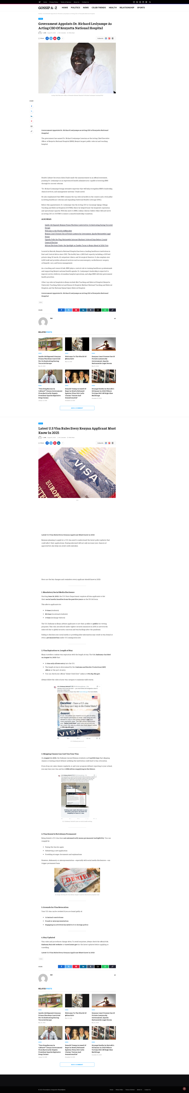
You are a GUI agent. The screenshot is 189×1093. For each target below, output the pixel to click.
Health (113, 7)
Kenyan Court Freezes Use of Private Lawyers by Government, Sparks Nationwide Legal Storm (103, 359)
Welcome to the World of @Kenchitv (58, 231)
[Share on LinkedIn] (58, 38)
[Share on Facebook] (47, 38)
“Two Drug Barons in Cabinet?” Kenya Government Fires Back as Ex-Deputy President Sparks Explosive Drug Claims (50, 393)
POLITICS (75, 7)
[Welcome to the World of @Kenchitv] (77, 344)
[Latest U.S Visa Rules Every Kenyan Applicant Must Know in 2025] (77, 472)
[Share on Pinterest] (55, 38)
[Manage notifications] (184, 1088)
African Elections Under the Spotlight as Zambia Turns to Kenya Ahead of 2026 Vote (76, 245)
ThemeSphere (61, 1089)
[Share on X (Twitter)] (51, 38)
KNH (40, 302)
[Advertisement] (77, 114)
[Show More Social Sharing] (62, 38)
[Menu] (40, 2)
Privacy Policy (54, 2)
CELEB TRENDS (99, 7)
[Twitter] (31, 111)
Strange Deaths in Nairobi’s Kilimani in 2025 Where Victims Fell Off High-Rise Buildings (103, 392)
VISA (40, 959)
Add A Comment (77, 408)
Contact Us (85, 2)
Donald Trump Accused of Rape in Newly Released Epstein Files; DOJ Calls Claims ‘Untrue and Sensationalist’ (75, 393)
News (86, 7)
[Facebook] (31, 106)
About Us (76, 2)
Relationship (127, 7)
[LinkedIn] (31, 116)
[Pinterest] (31, 121)
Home (45, 2)
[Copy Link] (31, 131)
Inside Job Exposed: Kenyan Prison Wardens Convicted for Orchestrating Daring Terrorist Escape (49, 359)
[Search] (150, 2)
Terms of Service (66, 2)
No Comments (62, 32)
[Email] (31, 126)
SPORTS (141, 7)
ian (45, 32)
